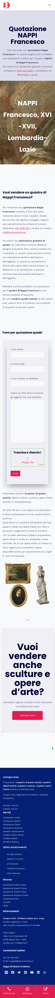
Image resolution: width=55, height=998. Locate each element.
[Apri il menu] (49, 5)
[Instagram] (6, 972)
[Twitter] (19, 972)
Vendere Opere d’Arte (13, 835)
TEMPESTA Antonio (16, 868)
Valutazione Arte (10, 899)
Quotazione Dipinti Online (14, 892)
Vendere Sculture (11, 842)
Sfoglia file (28, 462)
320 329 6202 (13, 958)
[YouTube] (32, 972)
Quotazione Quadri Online (15, 888)
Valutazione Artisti (11, 817)
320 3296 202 (22, 228)
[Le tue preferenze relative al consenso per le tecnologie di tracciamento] (52, 748)
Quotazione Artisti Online (14, 885)
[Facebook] (12, 972)
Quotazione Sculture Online (15, 895)
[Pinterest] (25, 972)
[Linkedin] (38, 972)
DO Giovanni (12, 864)
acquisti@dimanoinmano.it (21, 961)
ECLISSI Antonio (14, 854)
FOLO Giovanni (13, 873)
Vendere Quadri (10, 838)
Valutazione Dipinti (11, 824)
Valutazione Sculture (12, 828)
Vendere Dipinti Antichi (13, 831)
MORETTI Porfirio (15, 859)
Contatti (6, 902)
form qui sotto (25, 70)
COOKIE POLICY (10, 809)
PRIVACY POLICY (11, 805)
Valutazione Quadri (11, 821)
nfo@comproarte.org (14, 232)
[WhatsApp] (44, 972)
